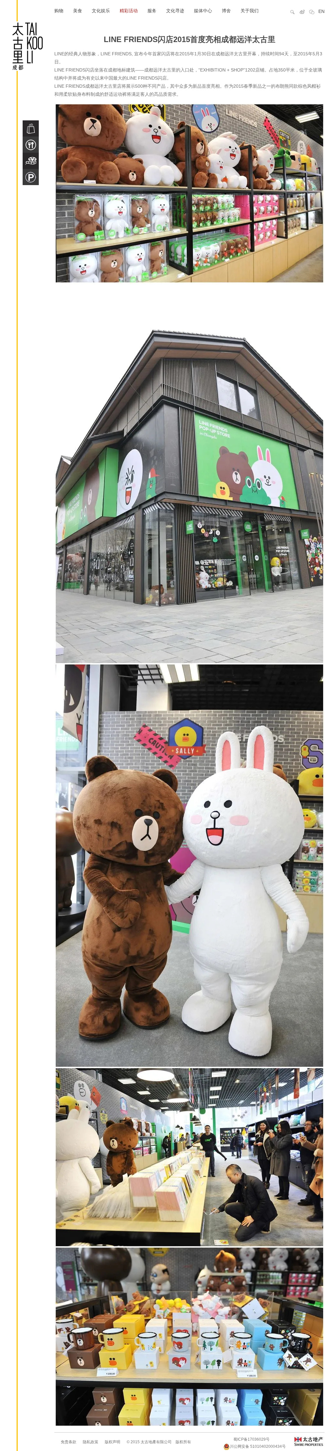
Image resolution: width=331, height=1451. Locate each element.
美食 (77, 10)
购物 (58, 10)
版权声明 (112, 1442)
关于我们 (249, 10)
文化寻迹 (175, 10)
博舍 (226, 10)
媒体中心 (203, 10)
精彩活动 (129, 10)
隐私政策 (90, 1442)
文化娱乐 (101, 10)
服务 (151, 10)
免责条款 (68, 1442)
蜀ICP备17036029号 (251, 1439)
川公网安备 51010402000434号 (258, 1446)
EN (321, 11)
